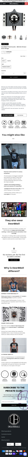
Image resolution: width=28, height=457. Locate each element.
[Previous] (2, 20)
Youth (9, 60)
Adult (3, 60)
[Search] (23, 3)
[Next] (26, 20)
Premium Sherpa (6, 66)
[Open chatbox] (25, 454)
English (9, 444)
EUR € (17, 444)
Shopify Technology (22, 447)
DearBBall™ (7, 447)
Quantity (3, 70)
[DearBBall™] (14, 3)
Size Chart (23, 56)
